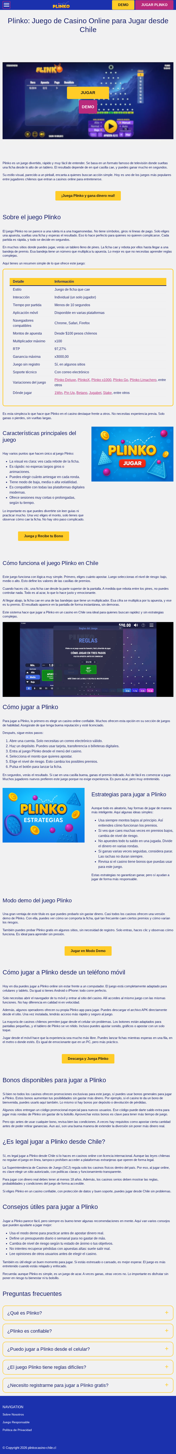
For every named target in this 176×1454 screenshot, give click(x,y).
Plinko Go (120, 380)
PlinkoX (84, 380)
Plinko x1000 (101, 380)
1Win (58, 393)
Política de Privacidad (17, 1430)
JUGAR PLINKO (154, 5)
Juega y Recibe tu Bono (43, 536)
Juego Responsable (16, 1422)
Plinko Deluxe (65, 380)
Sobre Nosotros (13, 1414)
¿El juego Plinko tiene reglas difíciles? (46, 1367)
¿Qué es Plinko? (24, 1313)
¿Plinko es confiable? (29, 1331)
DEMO (123, 5)
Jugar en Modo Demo (88, 951)
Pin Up (69, 393)
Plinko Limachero (143, 380)
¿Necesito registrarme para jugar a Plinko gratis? (57, 1385)
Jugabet (95, 393)
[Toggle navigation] (6, 5)
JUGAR (88, 92)
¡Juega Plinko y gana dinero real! (88, 196)
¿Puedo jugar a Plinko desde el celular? (48, 1349)
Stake (107, 393)
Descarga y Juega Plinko (88, 1058)
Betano (81, 393)
